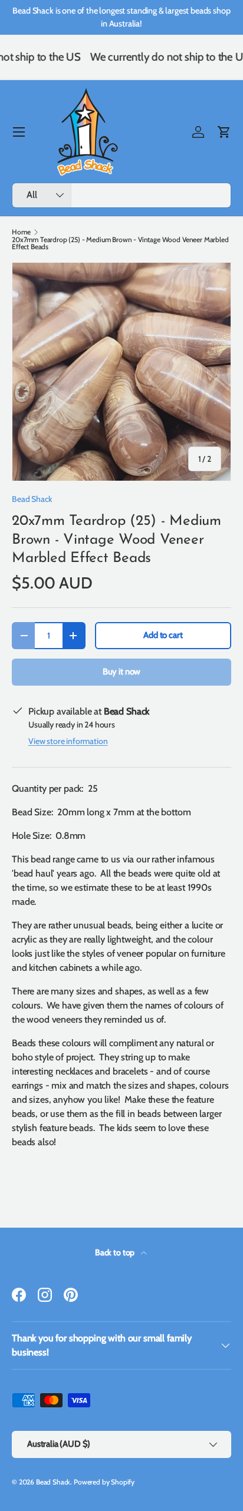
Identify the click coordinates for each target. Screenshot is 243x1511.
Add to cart (162, 635)
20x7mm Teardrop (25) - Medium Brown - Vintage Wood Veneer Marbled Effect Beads (120, 243)
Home (21, 232)
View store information (67, 741)
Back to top (115, 1252)
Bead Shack (32, 499)
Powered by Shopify (104, 1481)
